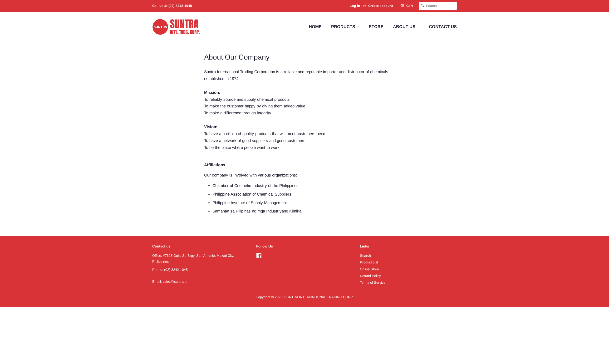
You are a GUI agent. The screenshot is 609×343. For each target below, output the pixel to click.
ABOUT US (405, 26)
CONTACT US (443, 26)
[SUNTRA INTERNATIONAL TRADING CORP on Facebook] (259, 256)
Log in (355, 6)
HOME (315, 26)
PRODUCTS (343, 26)
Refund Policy (370, 276)
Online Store (369, 269)
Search (365, 255)
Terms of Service (372, 282)
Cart (409, 6)
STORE (376, 26)
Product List (369, 262)
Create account (380, 6)
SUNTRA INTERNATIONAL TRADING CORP (318, 297)
